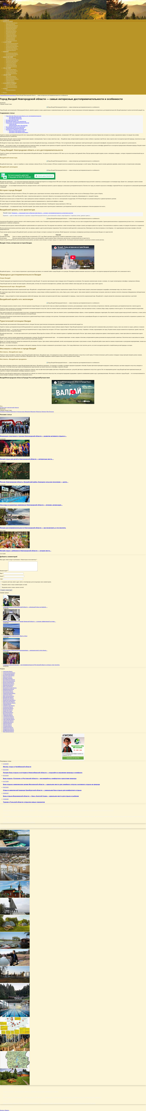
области (17, 407)
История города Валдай (12, 120)
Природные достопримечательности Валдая (17, 122)
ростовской (83, 827)
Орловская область (11, 32)
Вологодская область (11, 44)
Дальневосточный (9, 83)
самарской (93, 827)
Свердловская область (12, 70)
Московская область (11, 31)
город (5, 407)
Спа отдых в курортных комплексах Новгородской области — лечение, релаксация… (31, 505)
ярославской (128, 827)
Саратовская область (11, 65)
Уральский (7, 68)
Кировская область (11, 58)
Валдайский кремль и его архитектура (16, 121)
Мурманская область (11, 47)
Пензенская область (11, 62)
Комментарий (4, 570)
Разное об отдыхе (7, 711)
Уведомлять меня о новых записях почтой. (13, 587)
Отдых (5, 88)
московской (42, 827)
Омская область (10, 80)
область (62, 827)
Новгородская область (12, 49)
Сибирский (7, 75)
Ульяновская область (11, 66)
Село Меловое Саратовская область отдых (15, 636)
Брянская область (10, 24)
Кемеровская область (11, 77)
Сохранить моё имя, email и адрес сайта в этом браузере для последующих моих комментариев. (26, 582)
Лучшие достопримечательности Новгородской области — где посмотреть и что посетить (33, 528)
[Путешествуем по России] (11, 17)
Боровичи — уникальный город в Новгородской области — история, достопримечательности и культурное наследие (42, 213)
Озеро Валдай (12, 124)
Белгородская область (11, 22)
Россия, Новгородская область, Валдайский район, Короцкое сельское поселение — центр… (34, 482)
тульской (116, 827)
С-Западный (7, 42)
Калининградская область (10, 687)
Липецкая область (10, 29)
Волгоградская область (12, 54)
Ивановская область (11, 28)
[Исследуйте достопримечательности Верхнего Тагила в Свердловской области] (15, 914)
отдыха (74, 827)
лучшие (31, 827)
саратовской (97, 827)
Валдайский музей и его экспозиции (15, 127)
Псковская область (11, 50)
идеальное (26, 827)
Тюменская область (11, 72)
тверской (112, 827)
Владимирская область (12, 25)
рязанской (88, 827)
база (1, 827)
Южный (6, 51)
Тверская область (10, 38)
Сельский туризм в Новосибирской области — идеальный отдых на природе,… (25, 607)
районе (79, 827)
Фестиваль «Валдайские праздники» (18, 132)
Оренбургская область (12, 61)
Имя (1, 573)
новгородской (10, 407)
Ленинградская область (12, 46)
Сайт (1, 579)
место (38, 827)
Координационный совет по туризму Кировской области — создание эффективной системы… (29, 621)
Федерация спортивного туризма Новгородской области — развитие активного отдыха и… (33, 436)
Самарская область (11, 64)
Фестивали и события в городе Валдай (16, 129)
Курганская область (11, 69)
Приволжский (8, 57)
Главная (2, 95)
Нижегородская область (12, 59)
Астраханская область (11, 53)
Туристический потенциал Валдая (15, 128)
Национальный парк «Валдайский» (18, 125)
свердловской (103, 827)
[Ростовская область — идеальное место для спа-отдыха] (15, 880)
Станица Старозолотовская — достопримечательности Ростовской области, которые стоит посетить (31, 665)
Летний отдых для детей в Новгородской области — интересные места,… (27, 459)
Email (2, 576)
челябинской (121, 827)
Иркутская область (11, 76)
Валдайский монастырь (15, 117)
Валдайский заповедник (15, 118)
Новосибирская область (12, 79)
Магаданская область (11, 85)
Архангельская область (12, 43)
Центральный (8, 21)
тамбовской (109, 827)
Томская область (10, 81)
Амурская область (10, 84)
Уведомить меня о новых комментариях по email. (14, 584)
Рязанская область (10, 33)
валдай (2, 407)
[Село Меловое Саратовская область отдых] (11, 634)
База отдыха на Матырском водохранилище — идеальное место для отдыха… (25, 650)
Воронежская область (11, 27)
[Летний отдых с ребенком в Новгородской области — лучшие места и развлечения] (15, 547)
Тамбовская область (11, 36)
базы (5, 827)
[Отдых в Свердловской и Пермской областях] (15, 1067)
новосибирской (48, 827)
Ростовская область (11, 55)
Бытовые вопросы (11, 90)
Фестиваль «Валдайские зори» (17, 131)
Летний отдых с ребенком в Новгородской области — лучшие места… (25, 551)
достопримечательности (15, 827)
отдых (67, 827)
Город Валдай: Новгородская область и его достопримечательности (23, 116)
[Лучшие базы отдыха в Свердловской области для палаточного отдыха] (15, 931)
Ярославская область (11, 40)
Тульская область (10, 39)
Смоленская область (11, 35)
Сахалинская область (11, 87)
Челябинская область (11, 73)
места (35, 827)
